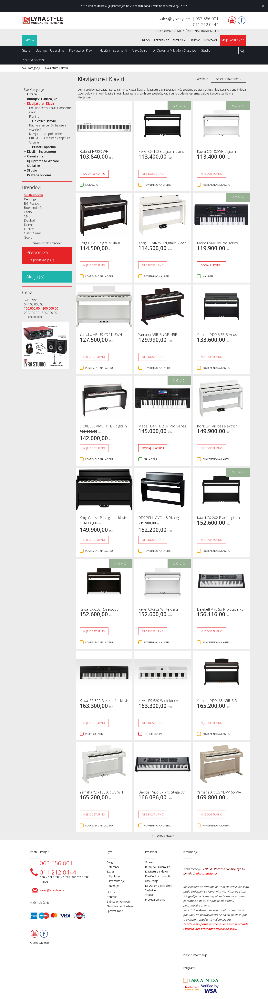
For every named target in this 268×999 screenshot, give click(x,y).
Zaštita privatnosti (118, 901)
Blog (146, 40)
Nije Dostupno (153, 173)
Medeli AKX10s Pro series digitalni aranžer (217, 245)
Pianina (34, 116)
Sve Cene (30, 300)
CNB (27, 216)
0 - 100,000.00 (34, 304)
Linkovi (195, 40)
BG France (31, 203)
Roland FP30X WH (94, 151)
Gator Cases (33, 233)
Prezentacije (117, 881)
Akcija (29, 40)
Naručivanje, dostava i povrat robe (120, 908)
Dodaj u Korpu (94, 173)
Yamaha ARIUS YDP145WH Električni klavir (101, 336)
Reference (161, 40)
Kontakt (210, 40)
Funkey (29, 229)
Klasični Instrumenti (113, 50)
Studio (205, 50)
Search (242, 50)
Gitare (26, 50)
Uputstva (114, 876)
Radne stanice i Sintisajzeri (47, 125)
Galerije (114, 885)
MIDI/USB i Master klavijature (49, 138)
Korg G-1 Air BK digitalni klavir (103, 517)
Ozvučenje (139, 50)
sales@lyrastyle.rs (175, 18)
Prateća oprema (34, 59)
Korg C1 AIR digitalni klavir (100, 243)
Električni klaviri (44, 121)
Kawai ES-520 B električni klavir (104, 700)
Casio (28, 212)
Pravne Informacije (195, 955)
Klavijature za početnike (45, 134)
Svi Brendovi (33, 195)
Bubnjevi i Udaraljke (50, 50)
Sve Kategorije (31, 68)
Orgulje (34, 142)
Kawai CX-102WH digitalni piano (216, 153)
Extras (178, 40)
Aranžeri (35, 129)
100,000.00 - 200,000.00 (41, 308)
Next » (170, 835)
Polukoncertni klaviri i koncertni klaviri (50, 110)
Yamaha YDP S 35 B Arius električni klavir (217, 336)
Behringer (31, 199)
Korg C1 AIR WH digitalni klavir (162, 243)
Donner (29, 225)
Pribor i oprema (44, 147)
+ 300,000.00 (33, 317)
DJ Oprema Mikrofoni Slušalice (174, 50)
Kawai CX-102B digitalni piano (161, 151)
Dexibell (29, 220)
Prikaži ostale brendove (47, 243)
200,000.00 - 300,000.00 (40, 313)
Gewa (28, 237)
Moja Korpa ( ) (232, 40)
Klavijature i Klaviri (81, 50)
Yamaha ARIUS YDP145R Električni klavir (157, 336)
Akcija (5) (35, 276)
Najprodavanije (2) (41, 260)
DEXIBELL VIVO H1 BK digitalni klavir (103, 428)
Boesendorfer (34, 207)
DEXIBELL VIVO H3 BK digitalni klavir (162, 519)
